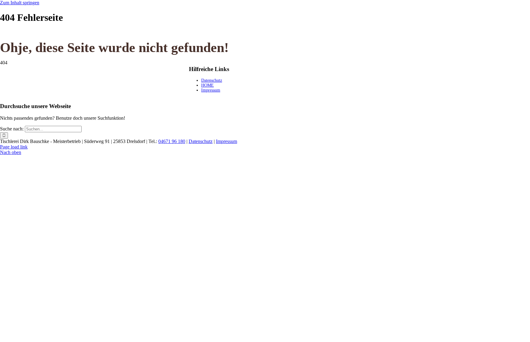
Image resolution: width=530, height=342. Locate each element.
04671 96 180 (171, 141)
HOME (207, 85)
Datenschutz (211, 80)
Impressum (210, 90)
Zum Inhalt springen (19, 2)
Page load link (14, 146)
